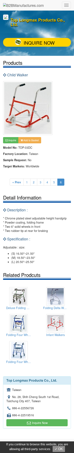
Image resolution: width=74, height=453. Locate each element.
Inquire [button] (12, 140)
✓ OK (59, 449)
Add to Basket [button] (31, 140)
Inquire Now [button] (39, 423)
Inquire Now (39, 42)
